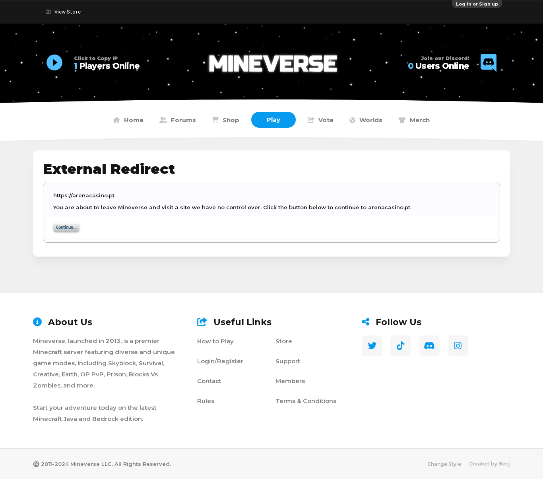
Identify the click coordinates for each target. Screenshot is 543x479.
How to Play (215, 341)
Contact (209, 381)
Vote (326, 120)
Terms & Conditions (305, 401)
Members (290, 381)
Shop (231, 120)
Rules (205, 401)
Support (287, 361)
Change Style (444, 464)
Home (134, 120)
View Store (67, 11)
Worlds (370, 120)
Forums (183, 120)
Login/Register (220, 361)
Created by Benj (489, 464)
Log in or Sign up (477, 4)
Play (273, 119)
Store (283, 341)
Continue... (66, 227)
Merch (420, 120)
